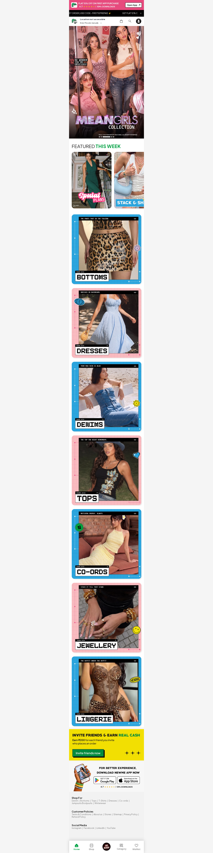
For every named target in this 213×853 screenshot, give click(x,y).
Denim (75, 800)
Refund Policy (79, 817)
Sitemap (117, 814)
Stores (108, 814)
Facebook (89, 828)
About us (98, 814)
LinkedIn (100, 828)
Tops (94, 800)
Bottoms (84, 800)
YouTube (111, 828)
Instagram (77, 828)
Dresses (113, 800)
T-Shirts (102, 800)
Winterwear (100, 803)
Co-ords (123, 800)
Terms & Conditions (81, 814)
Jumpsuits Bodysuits (82, 803)
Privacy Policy (130, 814)
